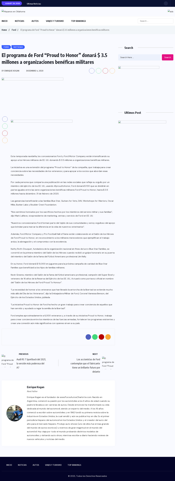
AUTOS (35, 21)
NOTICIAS (19, 21)
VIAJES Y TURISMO (55, 21)
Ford (14, 30)
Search (167, 57)
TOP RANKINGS (78, 21)
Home (4, 30)
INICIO (5, 21)
